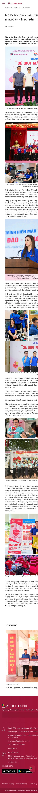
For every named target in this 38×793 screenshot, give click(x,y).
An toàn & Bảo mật (21, 784)
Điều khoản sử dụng (8, 784)
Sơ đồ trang (33, 784)
